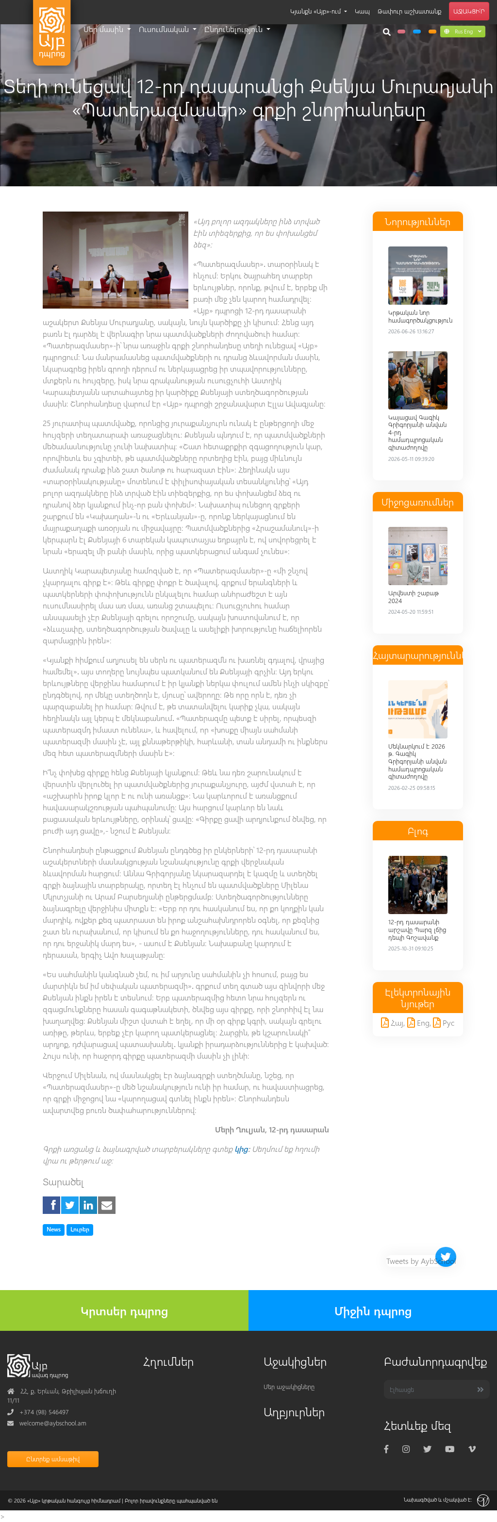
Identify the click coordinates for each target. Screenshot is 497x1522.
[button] (462, 31)
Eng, (423, 1022)
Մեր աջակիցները (289, 1386)
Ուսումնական (165, 29)
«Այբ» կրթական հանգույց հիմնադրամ (73, 1500)
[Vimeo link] (472, 1448)
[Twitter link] (427, 1448)
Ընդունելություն (234, 29)
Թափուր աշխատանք (409, 11)
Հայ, (397, 1022)
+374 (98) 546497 (38, 1411)
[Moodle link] (417, 31)
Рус (447, 1022)
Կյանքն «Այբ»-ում (316, 11)
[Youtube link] (449, 1448)
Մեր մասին (104, 29)
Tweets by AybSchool (421, 1261)
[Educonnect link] (432, 31)
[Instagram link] (406, 1448)
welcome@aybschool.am (46, 1423)
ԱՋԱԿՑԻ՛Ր (469, 11)
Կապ (362, 11)
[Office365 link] (401, 31)
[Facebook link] (386, 1448)
